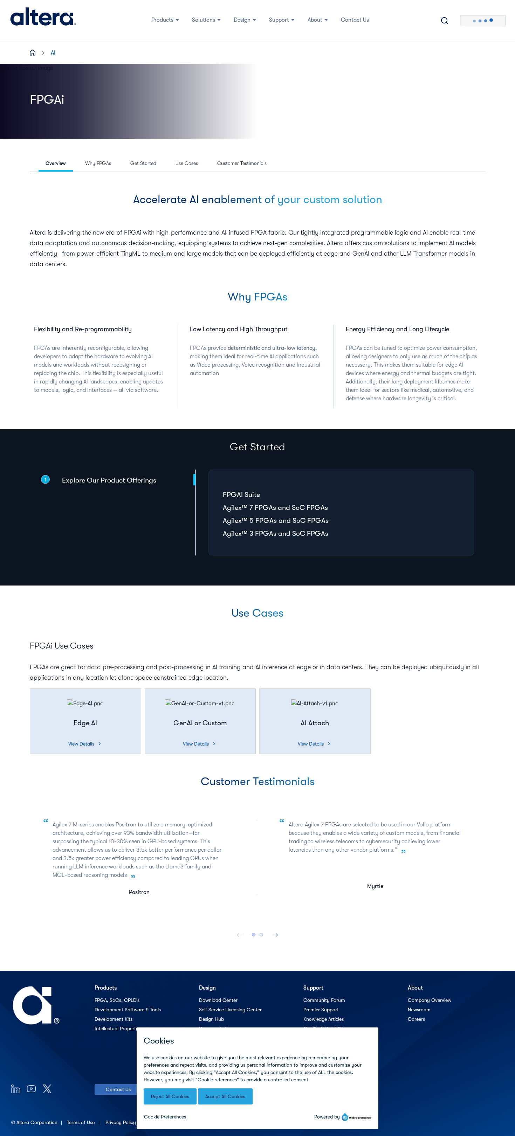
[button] (85, 703)
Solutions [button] (203, 20)
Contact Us (118, 1089)
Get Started (143, 163)
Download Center (218, 1000)
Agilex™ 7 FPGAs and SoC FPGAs (275, 508)
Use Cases (187, 163)
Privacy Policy (121, 1122)
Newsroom (419, 1009)
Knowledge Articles (323, 1019)
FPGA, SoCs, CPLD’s (117, 1000)
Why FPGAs (98, 163)
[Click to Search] (444, 21)
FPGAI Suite (241, 495)
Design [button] (242, 20)
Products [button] (162, 20)
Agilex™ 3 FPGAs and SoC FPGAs (275, 533)
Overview (56, 163)
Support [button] (279, 20)
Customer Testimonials (242, 163)
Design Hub (211, 1019)
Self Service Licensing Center (230, 1009)
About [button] (315, 20)
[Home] (43, 21)
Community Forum (324, 1000)
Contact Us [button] (355, 20)
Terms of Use (81, 1122)
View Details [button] (84, 744)
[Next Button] (275, 934)
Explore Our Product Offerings (109, 480)
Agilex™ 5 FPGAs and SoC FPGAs (276, 521)
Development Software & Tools (128, 1009)
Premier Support (321, 1009)
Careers (416, 1019)
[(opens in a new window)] (15, 1088)
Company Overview (429, 1000)
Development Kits (113, 1019)
